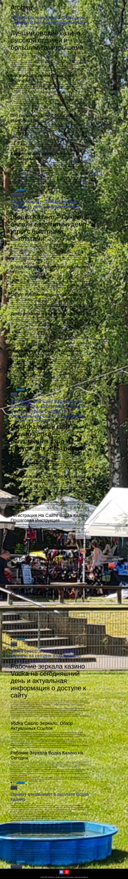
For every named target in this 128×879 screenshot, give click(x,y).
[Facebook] (61, 872)
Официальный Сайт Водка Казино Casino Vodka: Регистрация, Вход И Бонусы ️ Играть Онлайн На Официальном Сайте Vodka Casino (48, 408)
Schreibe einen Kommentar (40, 27)
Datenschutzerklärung (81, 877)
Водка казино (37, 811)
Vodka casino (20, 190)
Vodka (14, 395)
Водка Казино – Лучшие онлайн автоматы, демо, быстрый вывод (45, 203)
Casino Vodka (42, 456)
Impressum (70, 877)
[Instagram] (66, 872)
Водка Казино (29, 248)
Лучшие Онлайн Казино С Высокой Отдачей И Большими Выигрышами (48, 19)
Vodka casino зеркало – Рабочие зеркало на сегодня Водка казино (46, 653)
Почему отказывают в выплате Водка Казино (50, 796)
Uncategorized (16, 867)
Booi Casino (63, 55)
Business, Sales (16, 195)
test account (25, 27)
